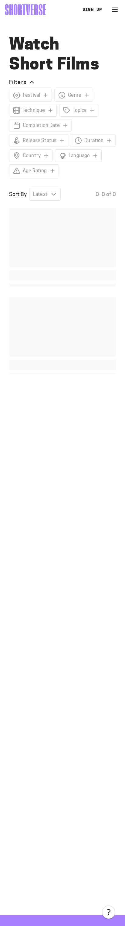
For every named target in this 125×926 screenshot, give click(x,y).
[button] (108, 912)
